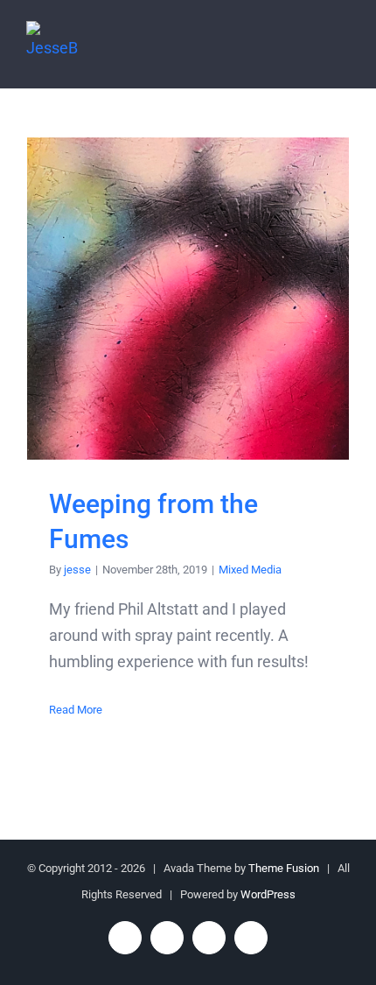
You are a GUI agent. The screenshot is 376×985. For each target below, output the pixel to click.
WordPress (268, 894)
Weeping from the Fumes (188, 299)
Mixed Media (250, 569)
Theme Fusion (283, 868)
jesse (77, 569)
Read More (75, 709)
